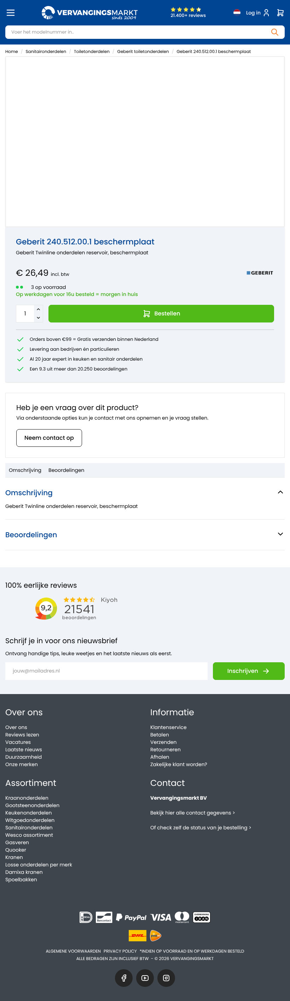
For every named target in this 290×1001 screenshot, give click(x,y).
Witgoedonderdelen (29, 820)
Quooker (15, 849)
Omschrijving (25, 470)
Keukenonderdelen (28, 812)
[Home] (90, 13)
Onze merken (21, 764)
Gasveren (17, 842)
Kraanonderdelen (26, 797)
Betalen (159, 734)
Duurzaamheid (23, 756)
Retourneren (165, 749)
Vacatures (18, 742)
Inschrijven (242, 671)
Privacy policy (120, 951)
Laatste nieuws (23, 749)
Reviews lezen (22, 734)
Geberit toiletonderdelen (143, 52)
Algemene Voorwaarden (73, 951)
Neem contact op (49, 438)
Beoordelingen (66, 470)
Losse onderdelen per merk (38, 864)
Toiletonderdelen (92, 52)
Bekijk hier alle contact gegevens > (192, 812)
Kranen (14, 857)
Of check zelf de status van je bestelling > (200, 827)
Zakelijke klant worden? (178, 764)
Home (11, 52)
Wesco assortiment (29, 835)
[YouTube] (145, 978)
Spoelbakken (21, 879)
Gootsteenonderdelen (32, 805)
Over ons (16, 727)
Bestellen (167, 313)
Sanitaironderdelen (46, 52)
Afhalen (159, 756)
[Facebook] (124, 978)
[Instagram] (166, 978)
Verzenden (163, 742)
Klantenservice (168, 727)
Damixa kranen (24, 872)
